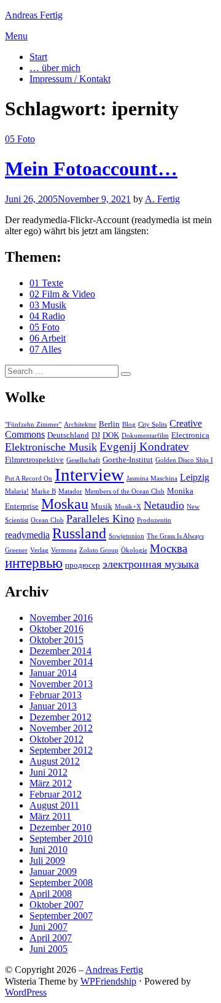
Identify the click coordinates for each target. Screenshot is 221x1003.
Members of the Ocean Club (125, 491)
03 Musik (47, 305)
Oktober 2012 (56, 739)
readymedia (27, 535)
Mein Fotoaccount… (91, 169)
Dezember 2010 (60, 827)
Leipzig (194, 477)
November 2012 (61, 728)
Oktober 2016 (56, 629)
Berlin (109, 424)
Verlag (39, 550)
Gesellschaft (83, 460)
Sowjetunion (126, 536)
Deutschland (68, 435)
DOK (111, 435)
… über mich (54, 68)
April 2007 (50, 937)
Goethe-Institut (128, 459)
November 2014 (61, 662)
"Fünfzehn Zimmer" (33, 424)
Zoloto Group (98, 550)
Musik (101, 506)
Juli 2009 (47, 860)
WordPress (26, 992)
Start (38, 56)
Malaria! (17, 491)
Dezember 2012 (60, 717)
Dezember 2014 (60, 651)
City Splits (152, 424)
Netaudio (164, 505)
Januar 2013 (53, 706)
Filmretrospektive (34, 459)
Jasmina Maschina (151, 478)
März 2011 (50, 816)
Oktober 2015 (56, 640)
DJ (95, 435)
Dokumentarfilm (145, 435)
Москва (168, 548)
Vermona (64, 550)
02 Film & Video (62, 294)
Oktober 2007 (56, 904)
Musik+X (128, 506)
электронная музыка (151, 564)
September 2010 (61, 838)
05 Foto (20, 139)
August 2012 (54, 761)
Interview (89, 474)
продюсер (82, 565)
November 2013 (61, 684)
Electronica (190, 435)
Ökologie (134, 550)
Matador (70, 491)
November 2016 (61, 617)
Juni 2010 (48, 849)
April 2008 (50, 893)
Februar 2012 (55, 794)
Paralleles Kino (100, 519)
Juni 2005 (48, 949)
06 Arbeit (47, 338)
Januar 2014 (53, 673)
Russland (79, 533)
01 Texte (46, 283)
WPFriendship (108, 981)
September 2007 (61, 915)
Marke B (43, 491)
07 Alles (45, 349)
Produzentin (154, 520)
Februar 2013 (55, 695)
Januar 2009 (53, 871)
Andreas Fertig (34, 15)
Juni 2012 (48, 772)
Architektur (80, 424)
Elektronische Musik (51, 447)
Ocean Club (47, 520)
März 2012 (50, 783)
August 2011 (54, 805)
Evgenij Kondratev (144, 446)
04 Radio (47, 316)
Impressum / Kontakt (69, 79)
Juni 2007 (48, 926)
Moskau (64, 504)
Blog (129, 424)
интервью (34, 563)
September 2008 (61, 882)
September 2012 (61, 750)
